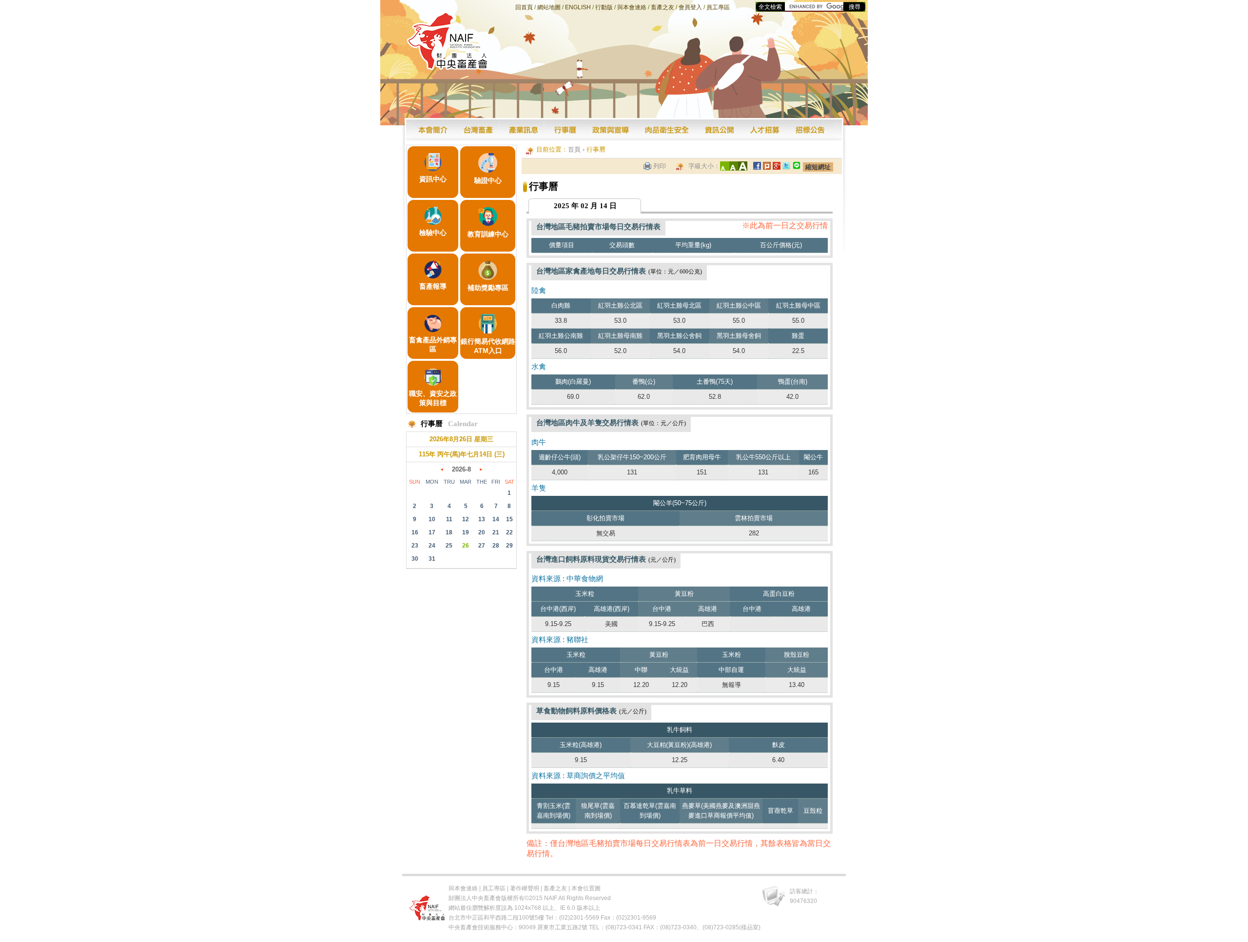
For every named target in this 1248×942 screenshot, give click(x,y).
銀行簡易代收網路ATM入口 (488, 345)
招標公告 (811, 129)
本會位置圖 (586, 888)
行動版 (604, 7)
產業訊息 (522, 129)
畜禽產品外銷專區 (433, 344)
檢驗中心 (433, 232)
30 (414, 558)
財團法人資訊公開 (719, 129)
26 (465, 545)
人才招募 (765, 129)
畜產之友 (662, 7)
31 (432, 558)
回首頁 (524, 7)
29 (509, 545)
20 (481, 532)
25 (449, 545)
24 (432, 545)
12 (465, 519)
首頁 (574, 149)
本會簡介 (433, 129)
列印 (659, 166)
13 (481, 519)
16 (414, 532)
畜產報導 (433, 286)
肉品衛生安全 (667, 129)
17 (432, 532)
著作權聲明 (524, 888)
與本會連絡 (631, 7)
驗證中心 (488, 180)
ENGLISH (578, 7)
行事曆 (565, 129)
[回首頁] (448, 67)
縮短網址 (818, 167)
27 (481, 545)
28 (495, 545)
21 (495, 532)
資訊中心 (433, 179)
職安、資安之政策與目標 (433, 398)
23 (414, 545)
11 (449, 519)
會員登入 (690, 7)
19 (465, 532)
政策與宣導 (611, 129)
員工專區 (718, 7)
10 (432, 519)
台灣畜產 (477, 129)
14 (495, 519)
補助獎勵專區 (488, 288)
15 (509, 519)
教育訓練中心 (488, 234)
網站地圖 (549, 7)
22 (509, 532)
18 (449, 532)
